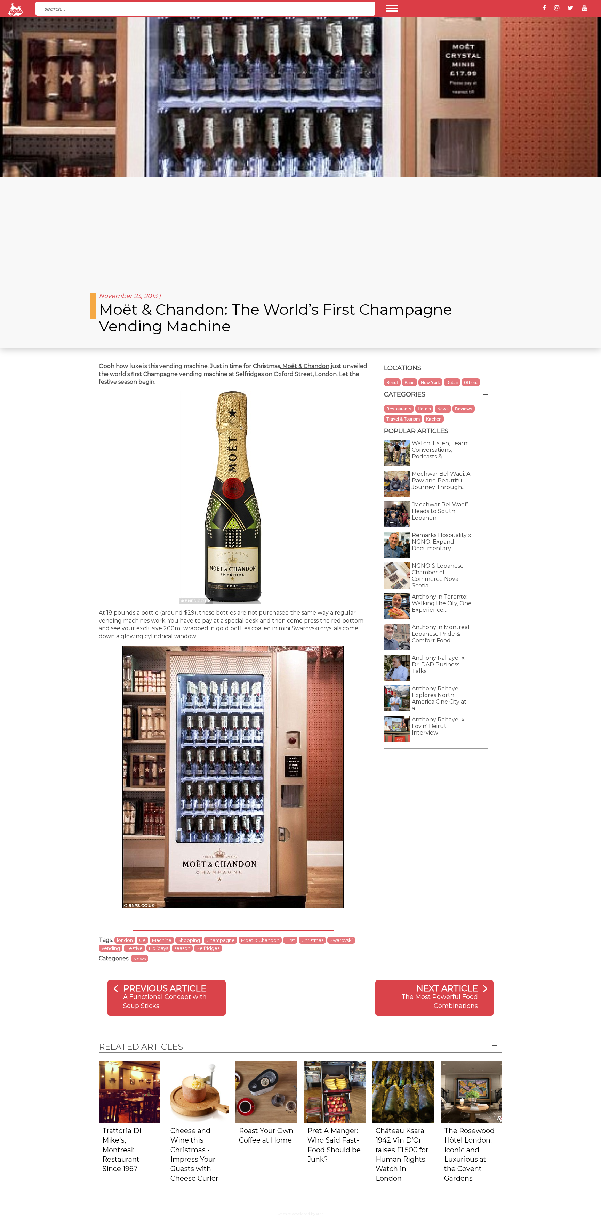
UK (142, 940)
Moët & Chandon (305, 366)
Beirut (392, 382)
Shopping (189, 940)
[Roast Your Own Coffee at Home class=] (266, 1091)
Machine (161, 940)
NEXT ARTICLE (447, 988)
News (139, 958)
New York (430, 382)
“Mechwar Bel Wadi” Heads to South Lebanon (440, 511)
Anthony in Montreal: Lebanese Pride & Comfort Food (441, 634)
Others (471, 382)
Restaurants (398, 409)
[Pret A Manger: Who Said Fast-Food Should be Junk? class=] (335, 1091)
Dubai (452, 382)
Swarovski (341, 940)
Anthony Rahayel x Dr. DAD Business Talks (438, 664)
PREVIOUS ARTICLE (164, 988)
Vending (110, 948)
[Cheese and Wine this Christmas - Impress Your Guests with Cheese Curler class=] (198, 1091)
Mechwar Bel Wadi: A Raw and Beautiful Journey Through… (441, 480)
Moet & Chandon (260, 940)
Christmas (312, 940)
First (290, 940)
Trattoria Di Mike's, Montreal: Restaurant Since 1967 (121, 1150)
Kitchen (433, 419)
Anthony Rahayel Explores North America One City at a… (439, 698)
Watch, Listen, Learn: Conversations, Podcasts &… (440, 450)
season (182, 948)
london (125, 940)
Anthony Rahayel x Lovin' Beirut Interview (438, 726)
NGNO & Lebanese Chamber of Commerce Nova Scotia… (438, 575)
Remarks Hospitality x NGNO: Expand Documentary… (441, 542)
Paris (409, 382)
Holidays (158, 948)
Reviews (463, 409)
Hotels (424, 409)
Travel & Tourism (403, 419)
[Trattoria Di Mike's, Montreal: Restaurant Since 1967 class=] (129, 1091)
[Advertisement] (300, 229)
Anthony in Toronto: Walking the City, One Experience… (442, 603)
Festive (134, 948)
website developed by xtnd (301, 1213)
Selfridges (208, 948)
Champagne (220, 940)
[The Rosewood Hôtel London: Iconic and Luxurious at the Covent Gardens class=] (471, 1091)
